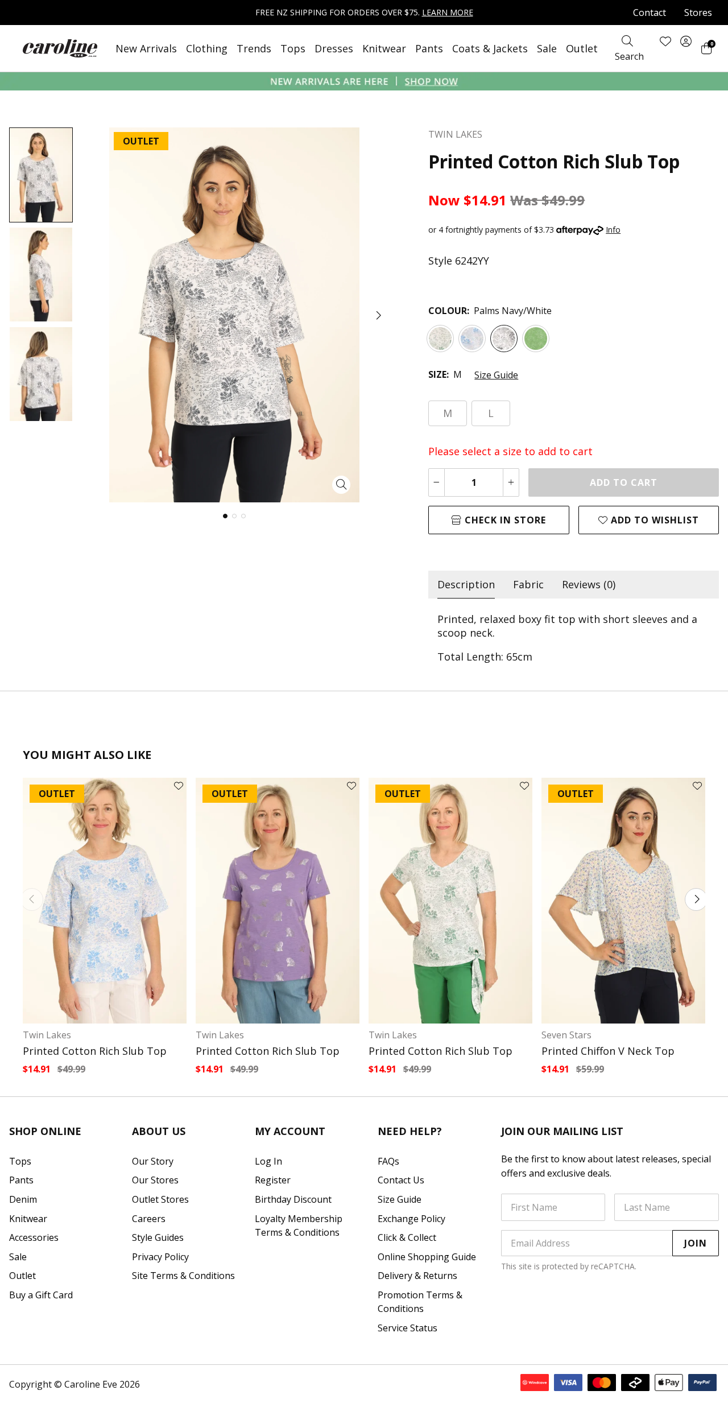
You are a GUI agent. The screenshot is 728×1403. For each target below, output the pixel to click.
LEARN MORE (447, 12)
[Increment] (511, 482)
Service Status (407, 1328)
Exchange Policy (411, 1218)
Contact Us (401, 1180)
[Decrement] (436, 482)
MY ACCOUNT (290, 1131)
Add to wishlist (653, 520)
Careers (149, 1218)
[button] (378, 315)
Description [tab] (466, 584)
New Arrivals (146, 48)
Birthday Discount (293, 1199)
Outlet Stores (160, 1199)
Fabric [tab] (528, 584)
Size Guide (496, 375)
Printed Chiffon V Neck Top (608, 1051)
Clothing (207, 48)
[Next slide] (696, 899)
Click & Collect (407, 1237)
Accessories (34, 1237)
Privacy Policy (160, 1257)
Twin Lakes (47, 1035)
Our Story (152, 1161)
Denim (23, 1199)
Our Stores (155, 1180)
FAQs (388, 1161)
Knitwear (384, 48)
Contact (649, 12)
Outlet (582, 48)
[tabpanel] (573, 638)
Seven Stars (566, 1035)
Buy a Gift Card (41, 1295)
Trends (254, 48)
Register (273, 1180)
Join (695, 1243)
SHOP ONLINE (45, 1131)
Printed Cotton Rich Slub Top (95, 1051)
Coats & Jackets (490, 48)
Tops (292, 48)
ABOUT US (158, 1131)
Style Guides (158, 1237)
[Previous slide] (31, 899)
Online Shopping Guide (427, 1257)
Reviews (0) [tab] (588, 584)
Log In (268, 1161)
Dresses (334, 48)
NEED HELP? (410, 1131)
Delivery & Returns (417, 1275)
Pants (429, 48)
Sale (547, 48)
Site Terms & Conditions (183, 1275)
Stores (698, 12)
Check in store (504, 520)
